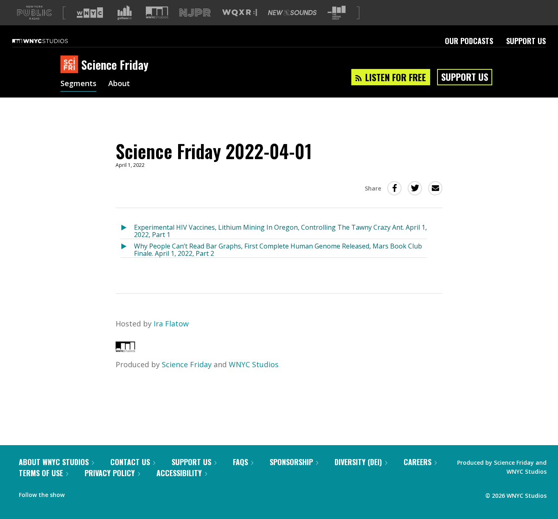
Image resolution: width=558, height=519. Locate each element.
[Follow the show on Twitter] (92, 493)
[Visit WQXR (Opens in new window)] (239, 13)
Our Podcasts (469, 40)
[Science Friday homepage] (70, 64)
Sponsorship (291, 462)
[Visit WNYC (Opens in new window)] (90, 12)
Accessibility (179, 473)
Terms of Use (41, 473)
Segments (78, 84)
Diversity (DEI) (358, 462)
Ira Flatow (171, 323)
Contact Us (130, 462)
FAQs (240, 462)
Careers (417, 462)
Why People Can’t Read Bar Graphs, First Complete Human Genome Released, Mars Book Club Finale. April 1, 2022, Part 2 (278, 249)
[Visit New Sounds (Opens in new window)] (292, 13)
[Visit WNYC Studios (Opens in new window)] (157, 12)
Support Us (526, 40)
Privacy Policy (110, 473)
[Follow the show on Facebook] (76, 493)
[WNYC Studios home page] (50, 40)
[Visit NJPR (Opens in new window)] (195, 13)
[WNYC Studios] (125, 349)
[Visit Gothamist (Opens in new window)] (124, 12)
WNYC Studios (254, 364)
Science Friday (187, 364)
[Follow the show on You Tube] (108, 493)
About (119, 84)
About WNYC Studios (54, 462)
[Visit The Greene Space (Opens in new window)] (337, 13)
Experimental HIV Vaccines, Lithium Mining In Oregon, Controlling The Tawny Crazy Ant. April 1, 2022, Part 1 (280, 231)
